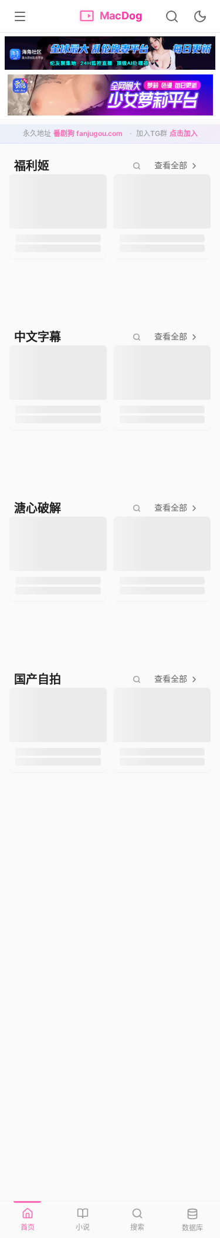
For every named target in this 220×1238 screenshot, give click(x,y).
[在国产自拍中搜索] (136, 679)
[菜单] (20, 16)
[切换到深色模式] (200, 16)
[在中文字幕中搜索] (136, 337)
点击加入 (184, 133)
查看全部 (170, 165)
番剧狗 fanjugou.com (88, 133)
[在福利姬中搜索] (136, 166)
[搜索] (172, 16)
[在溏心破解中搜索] (136, 508)
